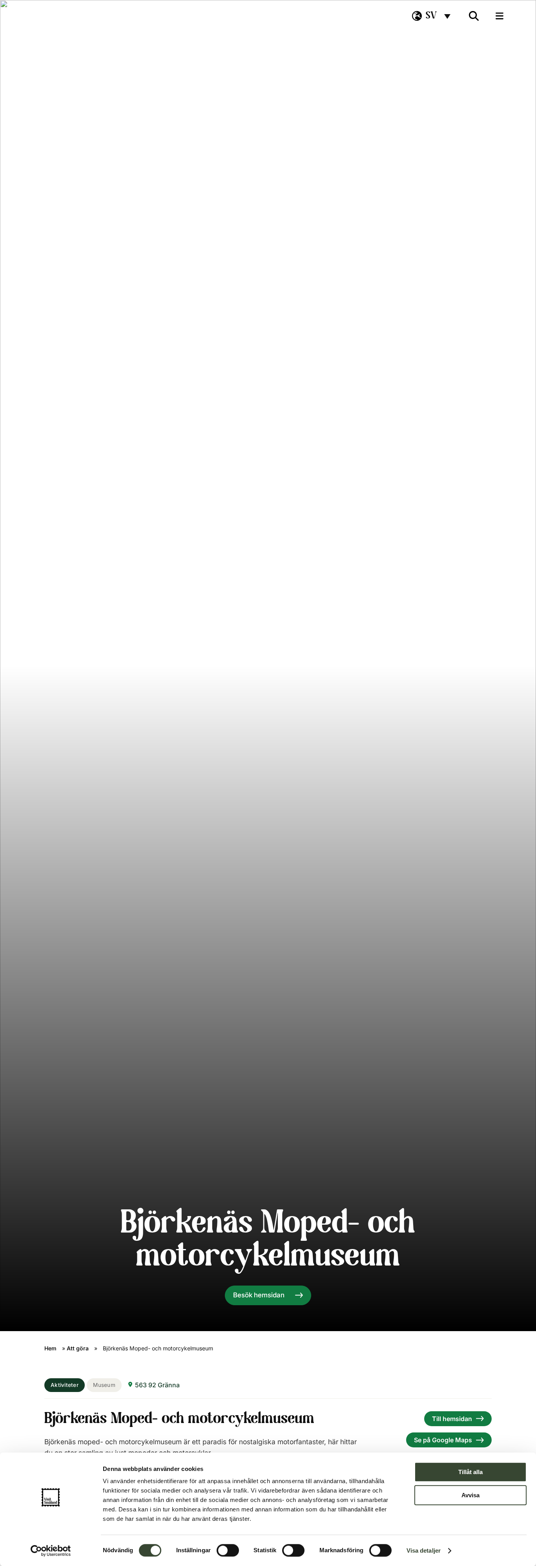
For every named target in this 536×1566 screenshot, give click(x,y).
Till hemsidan (452, 1419)
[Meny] (499, 16)
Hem (50, 1348)
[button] (431, 16)
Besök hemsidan (258, 1295)
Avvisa (470, 1495)
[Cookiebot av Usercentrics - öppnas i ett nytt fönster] (50, 1551)
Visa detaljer (424, 1550)
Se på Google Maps (443, 1440)
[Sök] (474, 16)
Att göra (78, 1348)
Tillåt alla (470, 1472)
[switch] (228, 1550)
